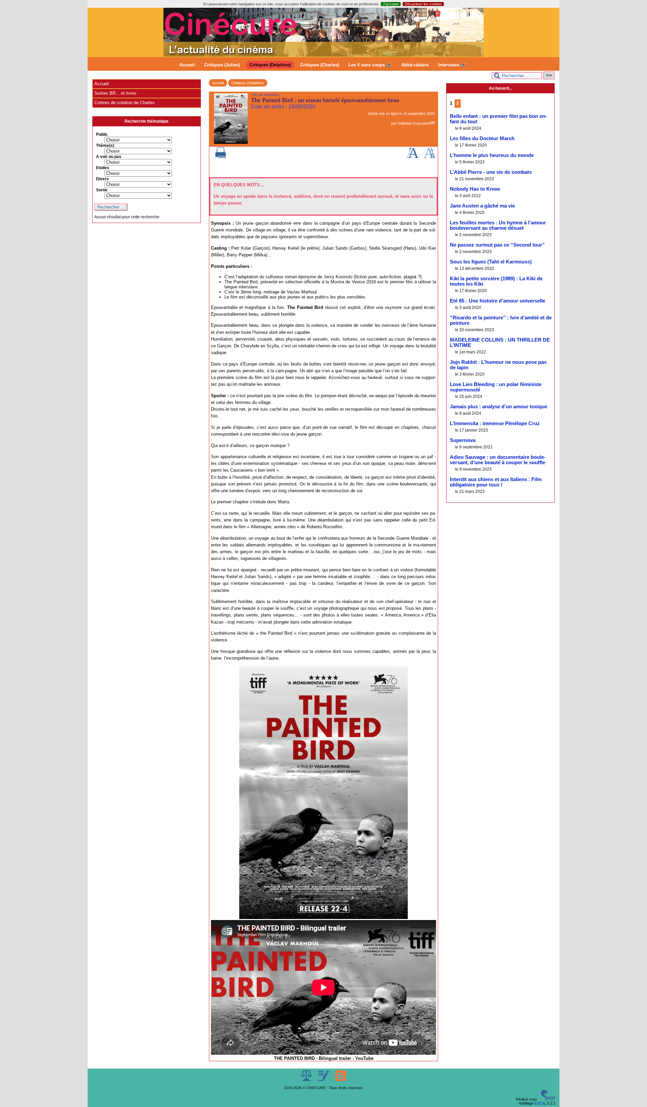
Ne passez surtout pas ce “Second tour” (497, 245)
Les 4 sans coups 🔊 (370, 64)
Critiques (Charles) (319, 64)
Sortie (101, 190)
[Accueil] (323, 55)
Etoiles (102, 167)
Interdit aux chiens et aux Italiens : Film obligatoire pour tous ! (496, 482)
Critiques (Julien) (222, 64)
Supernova (462, 440)
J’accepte (391, 4)
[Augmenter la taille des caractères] (412, 157)
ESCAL (540, 1103)
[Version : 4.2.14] (548, 1099)
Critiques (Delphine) (270, 64)
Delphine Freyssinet (414, 123)
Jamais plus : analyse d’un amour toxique (498, 406)
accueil (218, 83)
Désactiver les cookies (423, 4)
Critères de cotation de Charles (124, 102)
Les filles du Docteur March (482, 138)
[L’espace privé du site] (324, 1080)
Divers (102, 179)
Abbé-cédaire (415, 64)
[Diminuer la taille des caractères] (429, 157)
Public (102, 134)
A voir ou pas (108, 156)
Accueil (187, 64)
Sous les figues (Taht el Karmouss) (491, 261)
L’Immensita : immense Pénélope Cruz (495, 423)
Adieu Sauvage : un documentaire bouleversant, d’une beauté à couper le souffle (498, 459)
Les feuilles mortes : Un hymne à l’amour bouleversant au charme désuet (498, 225)
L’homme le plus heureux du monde (492, 155)
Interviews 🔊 (452, 64)
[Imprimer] (220, 157)
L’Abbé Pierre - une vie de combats (491, 172)
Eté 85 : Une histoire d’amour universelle (497, 301)
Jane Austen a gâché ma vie (482, 206)
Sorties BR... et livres (115, 93)
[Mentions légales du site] (306, 1080)
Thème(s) (105, 145)
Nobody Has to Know (475, 189)
